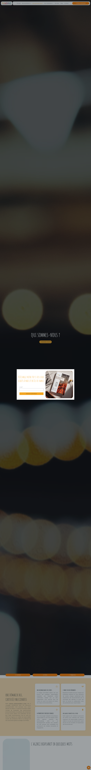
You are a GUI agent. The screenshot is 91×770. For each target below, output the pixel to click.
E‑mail (21, 387)
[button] (71, 371)
